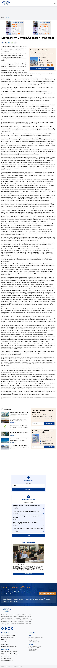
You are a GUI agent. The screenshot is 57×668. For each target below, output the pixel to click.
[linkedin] (9, 43)
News (7, 17)
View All (28, 535)
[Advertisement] (28, 403)
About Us (3, 642)
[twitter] (6, 43)
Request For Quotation (48, 593)
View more (12, 415)
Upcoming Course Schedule (8, 635)
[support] (12, 43)
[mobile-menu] (55, 3)
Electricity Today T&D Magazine (9, 651)
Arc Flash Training (5, 656)
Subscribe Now (49, 423)
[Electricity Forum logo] (5, 3)
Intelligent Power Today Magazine (10, 654)
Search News (28, 489)
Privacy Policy (5, 644)
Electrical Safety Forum (7, 660)
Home (2, 17)
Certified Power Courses (7, 637)
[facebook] (2, 43)
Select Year (28, 483)
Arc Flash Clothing (6, 658)
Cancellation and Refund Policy (9, 646)
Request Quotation (28, 573)
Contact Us (4, 639)
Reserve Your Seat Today (42, 68)
